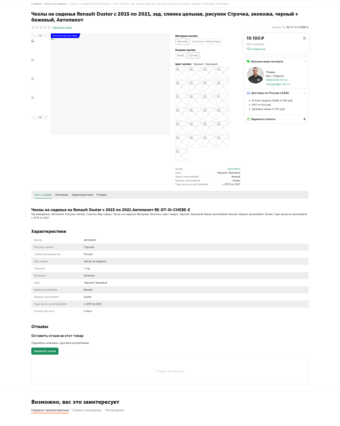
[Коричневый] (222, 73)
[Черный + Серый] (209, 127)
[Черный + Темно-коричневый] (195, 141)
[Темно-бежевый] (222, 86)
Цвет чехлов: (183, 63)
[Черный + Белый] (181, 114)
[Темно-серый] (195, 100)
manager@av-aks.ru (278, 84)
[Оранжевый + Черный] (181, 86)
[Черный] (209, 100)
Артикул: (277, 27)
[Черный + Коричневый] (222, 114)
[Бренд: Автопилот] (304, 37)
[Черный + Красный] (181, 127)
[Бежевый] (181, 73)
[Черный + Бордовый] (195, 114)
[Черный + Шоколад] (222, 141)
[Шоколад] (181, 155)
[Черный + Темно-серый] (209, 141)
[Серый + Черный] (209, 86)
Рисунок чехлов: (185, 49)
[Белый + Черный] (209, 73)
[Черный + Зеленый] (209, 114)
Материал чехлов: (186, 35)
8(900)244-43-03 (277, 79)
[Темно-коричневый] (181, 100)
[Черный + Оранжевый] (195, 127)
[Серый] (195, 86)
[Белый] (195, 73)
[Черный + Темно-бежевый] (181, 141)
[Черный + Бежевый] (222, 100)
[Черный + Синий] (222, 127)
